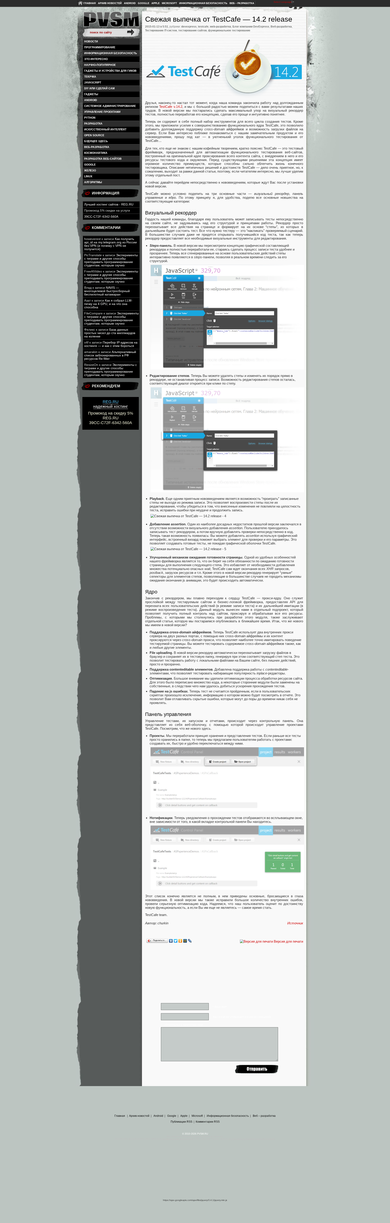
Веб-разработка (96, 147)
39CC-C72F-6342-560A (101, 216)
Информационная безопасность (203, 3)
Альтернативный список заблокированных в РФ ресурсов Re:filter (110, 355)
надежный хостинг (110, 404)
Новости (91, 41)
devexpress (189, 26)
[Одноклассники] (180, 941)
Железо (90, 170)
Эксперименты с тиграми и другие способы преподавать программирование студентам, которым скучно (111, 260)
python (89, 117)
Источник (295, 923)
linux (88, 176)
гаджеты (91, 94)
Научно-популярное (100, 65)
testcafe (203, 26)
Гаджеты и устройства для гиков (110, 70)
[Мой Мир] (185, 941)
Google (143, 3)
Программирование (99, 47)
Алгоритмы (93, 182)
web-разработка (220, 26)
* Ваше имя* (220, 1006)
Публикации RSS (181, 1121)
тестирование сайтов (192, 30)
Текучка (90, 76)
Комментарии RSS (208, 1121)
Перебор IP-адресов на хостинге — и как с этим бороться (110, 344)
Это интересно (96, 59)
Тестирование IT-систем (161, 30)
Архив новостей (110, 3)
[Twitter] (175, 941)
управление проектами (102, 111)
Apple (155, 3)
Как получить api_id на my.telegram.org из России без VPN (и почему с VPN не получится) (110, 244)
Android (130, 3)
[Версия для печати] (256, 941)
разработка (93, 123)
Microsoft (169, 3)
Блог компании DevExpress (250, 26)
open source (94, 135)
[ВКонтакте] (171, 941)
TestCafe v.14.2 (170, 106)
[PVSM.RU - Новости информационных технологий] (111, 21)
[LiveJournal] (190, 941)
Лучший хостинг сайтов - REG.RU (108, 204)
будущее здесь (96, 141)
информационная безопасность (110, 53)
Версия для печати (288, 941)
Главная (90, 3)
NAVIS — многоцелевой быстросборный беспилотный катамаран (107, 291)
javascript (92, 82)
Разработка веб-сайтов (103, 158)
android (90, 100)
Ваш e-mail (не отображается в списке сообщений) (242, 1016)
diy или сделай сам (99, 88)
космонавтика (95, 153)
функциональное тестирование (229, 30)
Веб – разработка (242, 3)
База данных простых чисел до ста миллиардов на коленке (109, 333)
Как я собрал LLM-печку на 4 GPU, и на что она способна (108, 304)
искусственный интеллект (105, 129)
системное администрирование (110, 106)
